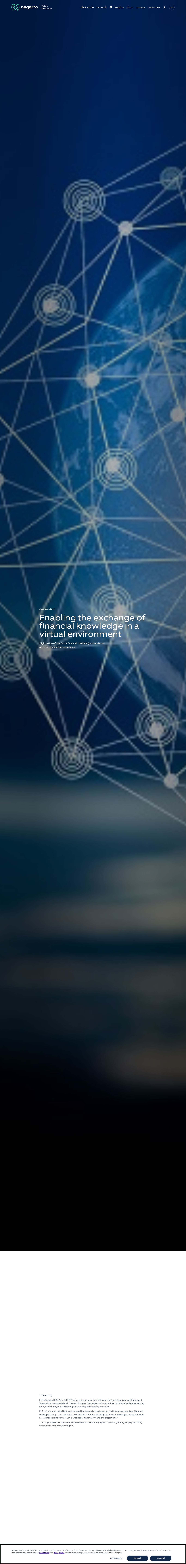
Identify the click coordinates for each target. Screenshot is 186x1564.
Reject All (137, 1558)
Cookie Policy (44, 1553)
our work (102, 7)
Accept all (160, 1558)
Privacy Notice (59, 1553)
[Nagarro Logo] (31, 7)
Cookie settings (116, 1558)
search (164, 7)
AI (111, 7)
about (130, 7)
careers (140, 7)
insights (119, 7)
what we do (87, 7)
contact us (154, 7)
